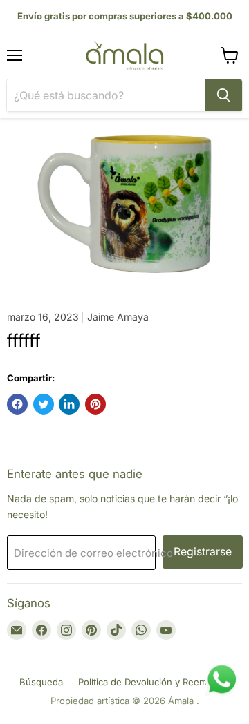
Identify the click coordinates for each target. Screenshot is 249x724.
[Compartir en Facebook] (17, 404)
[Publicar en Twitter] (43, 404)
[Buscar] (223, 95)
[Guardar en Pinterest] (95, 404)
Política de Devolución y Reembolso (154, 681)
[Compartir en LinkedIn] (69, 404)
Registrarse (203, 551)
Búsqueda (41, 681)
